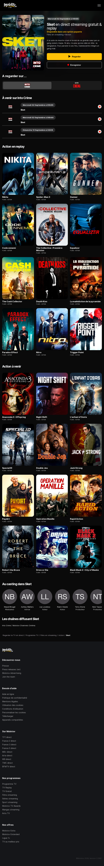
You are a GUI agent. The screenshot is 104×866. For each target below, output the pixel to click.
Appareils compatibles (12, 719)
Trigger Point (77, 352)
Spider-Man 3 (43, 197)
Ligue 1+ (6, 838)
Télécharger (7, 716)
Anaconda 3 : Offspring (14, 417)
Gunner (74, 197)
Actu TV (6, 813)
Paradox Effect (10, 352)
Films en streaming (55, 34)
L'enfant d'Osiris (78, 417)
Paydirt (6, 519)
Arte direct (7, 755)
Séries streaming (10, 798)
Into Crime (6, 625)
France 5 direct (9, 748)
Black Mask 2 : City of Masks (84, 570)
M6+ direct (7, 752)
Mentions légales (10, 701)
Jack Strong (76, 468)
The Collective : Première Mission (49, 249)
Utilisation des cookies (12, 705)
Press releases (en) (11, 669)
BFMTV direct (8, 766)
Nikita (5, 197)
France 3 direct (9, 744)
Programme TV (9, 784)
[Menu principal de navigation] (99, 5)
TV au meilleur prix (10, 841)
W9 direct (6, 759)
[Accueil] (10, 5)
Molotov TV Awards (11, 806)
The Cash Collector (12, 301)
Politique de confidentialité (14, 697)
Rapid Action (76, 519)
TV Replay (7, 787)
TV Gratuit (7, 791)
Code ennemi (9, 248)
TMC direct (7, 763)
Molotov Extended (11, 834)
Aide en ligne (8, 694)
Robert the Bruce (11, 570)
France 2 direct (9, 741)
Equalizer (75, 248)
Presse (5, 665)
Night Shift (41, 417)
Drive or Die (42, 570)
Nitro (38, 352)
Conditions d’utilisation (12, 708)
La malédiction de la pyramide (85, 301)
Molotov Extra (8, 830)
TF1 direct (7, 737)
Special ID (7, 468)
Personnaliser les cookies (14, 712)
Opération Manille (45, 519)
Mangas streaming (10, 809)
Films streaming (9, 795)
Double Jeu (42, 468)
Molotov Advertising (11, 673)
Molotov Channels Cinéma (24, 625)
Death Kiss (41, 301)
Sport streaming (9, 802)
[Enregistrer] (100, 107)
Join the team (8, 676)
